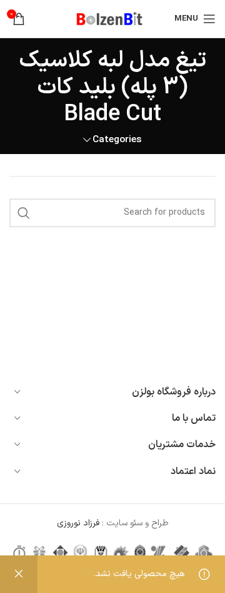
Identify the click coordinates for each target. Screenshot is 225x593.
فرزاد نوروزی (79, 523)
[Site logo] (112, 18)
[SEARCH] (23, 213)
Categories (117, 140)
